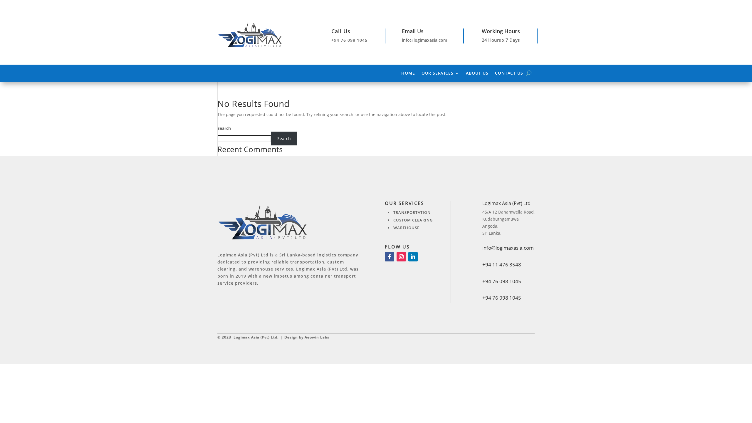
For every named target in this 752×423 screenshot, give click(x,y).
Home (408, 73)
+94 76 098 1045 (501, 297)
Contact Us (509, 73)
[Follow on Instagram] (401, 256)
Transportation (412, 212)
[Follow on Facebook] (389, 256)
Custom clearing (413, 220)
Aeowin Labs (317, 337)
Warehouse (406, 227)
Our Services (438, 73)
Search (224, 128)
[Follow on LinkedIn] (413, 256)
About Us (477, 73)
